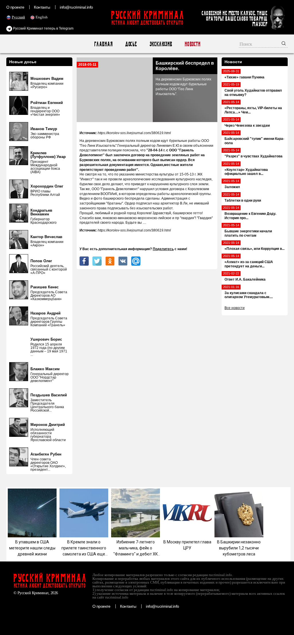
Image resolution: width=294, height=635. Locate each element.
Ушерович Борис (46, 339)
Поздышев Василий (48, 395)
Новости (192, 44)
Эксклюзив (160, 44)
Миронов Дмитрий (47, 424)
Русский (18, 17)
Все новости (235, 308)
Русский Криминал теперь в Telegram (43, 28)
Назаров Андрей (45, 313)
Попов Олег (41, 261)
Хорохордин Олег (46, 186)
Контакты (42, 7)
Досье (131, 44)
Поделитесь (163, 249)
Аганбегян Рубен (45, 454)
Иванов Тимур (43, 129)
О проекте (15, 7)
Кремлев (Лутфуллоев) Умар (48, 155)
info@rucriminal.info (76, 7)
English (42, 17)
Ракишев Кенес (44, 287)
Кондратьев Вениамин (41, 212)
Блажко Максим (45, 369)
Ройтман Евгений (46, 103)
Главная (103, 44)
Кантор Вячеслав (46, 237)
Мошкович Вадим (46, 78)
